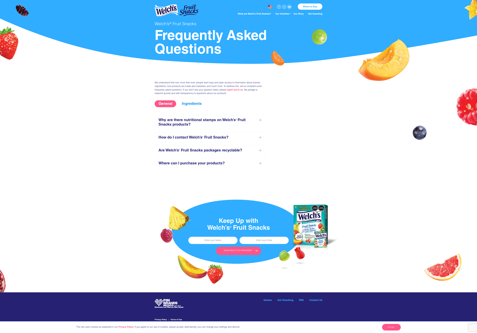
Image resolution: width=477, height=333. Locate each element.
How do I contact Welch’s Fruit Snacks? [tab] (193, 138)
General (165, 104)
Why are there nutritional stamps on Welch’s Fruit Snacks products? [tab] (202, 122)
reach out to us (235, 90)
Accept (391, 327)
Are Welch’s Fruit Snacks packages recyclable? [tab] (200, 150)
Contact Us (315, 300)
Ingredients (192, 104)
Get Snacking (285, 300)
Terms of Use (176, 320)
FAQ (301, 300)
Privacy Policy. (126, 327)
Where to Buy (310, 7)
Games (267, 300)
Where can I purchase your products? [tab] (192, 163)
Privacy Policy (161, 320)
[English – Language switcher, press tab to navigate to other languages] (269, 6)
